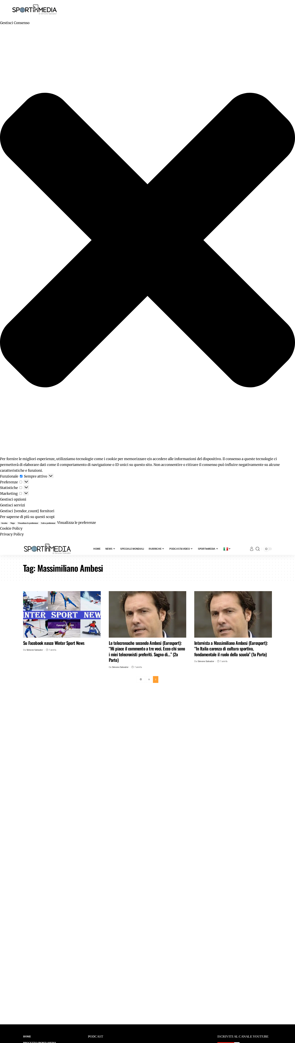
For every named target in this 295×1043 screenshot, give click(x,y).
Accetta (4, 523)
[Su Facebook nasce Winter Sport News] (62, 614)
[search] (258, 548)
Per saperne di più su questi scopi (27, 517)
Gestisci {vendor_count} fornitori (27, 511)
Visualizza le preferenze (28, 523)
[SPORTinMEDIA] (47, 549)
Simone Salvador (34, 650)
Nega (12, 523)
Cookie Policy (11, 528)
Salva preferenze (48, 523)
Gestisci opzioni (13, 499)
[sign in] (252, 549)
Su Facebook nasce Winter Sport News (53, 643)
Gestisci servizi (12, 505)
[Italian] (227, 549)
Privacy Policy (12, 534)
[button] (147, 241)
